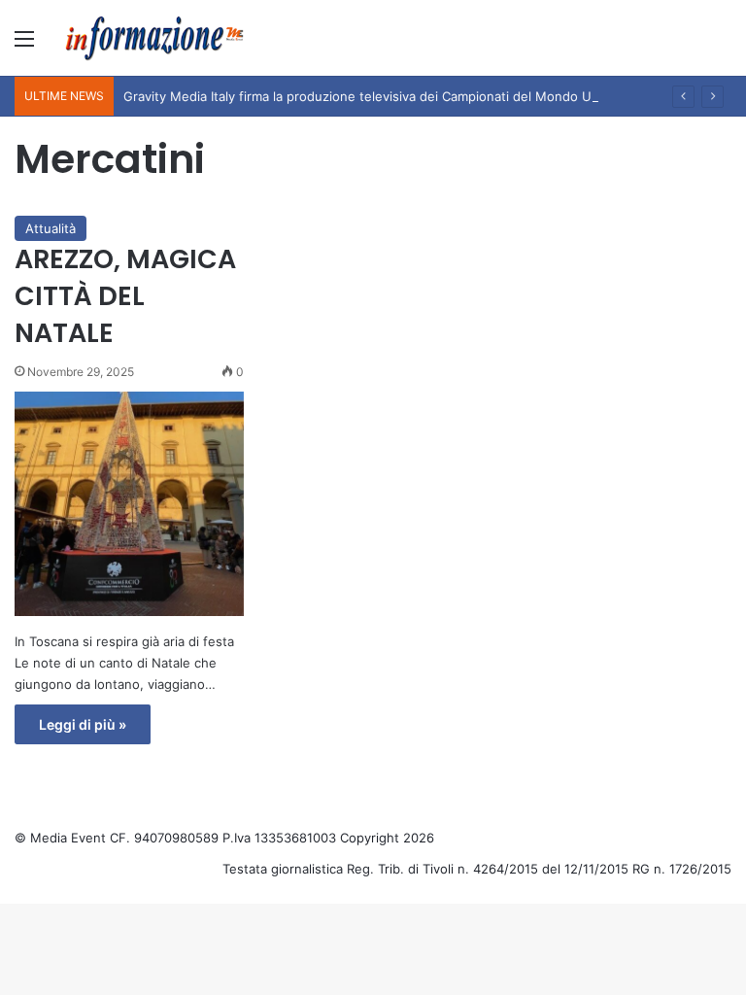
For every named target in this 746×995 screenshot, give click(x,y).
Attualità (50, 228)
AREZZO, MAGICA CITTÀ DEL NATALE (125, 296)
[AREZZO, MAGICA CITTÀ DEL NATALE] (129, 504)
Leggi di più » (82, 724)
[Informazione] (155, 38)
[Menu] (24, 45)
